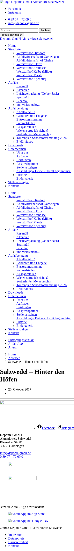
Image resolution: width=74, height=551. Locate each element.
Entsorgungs (21, 340)
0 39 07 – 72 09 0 (11, 456)
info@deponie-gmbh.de (15, 453)
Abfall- (15, 343)
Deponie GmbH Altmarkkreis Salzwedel (26, 38)
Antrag (12, 347)
